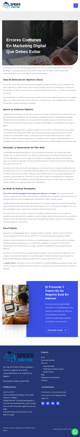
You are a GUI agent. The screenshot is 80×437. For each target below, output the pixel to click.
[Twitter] (48, 403)
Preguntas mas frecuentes (50, 377)
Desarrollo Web (48, 366)
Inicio (43, 357)
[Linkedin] (58, 403)
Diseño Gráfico (48, 372)
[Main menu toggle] (76, 5)
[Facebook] (43, 403)
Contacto (44, 380)
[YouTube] (53, 403)
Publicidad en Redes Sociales (53, 369)
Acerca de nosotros (48, 360)
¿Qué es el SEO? (8, 392)
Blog (42, 375)
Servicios (44, 363)
